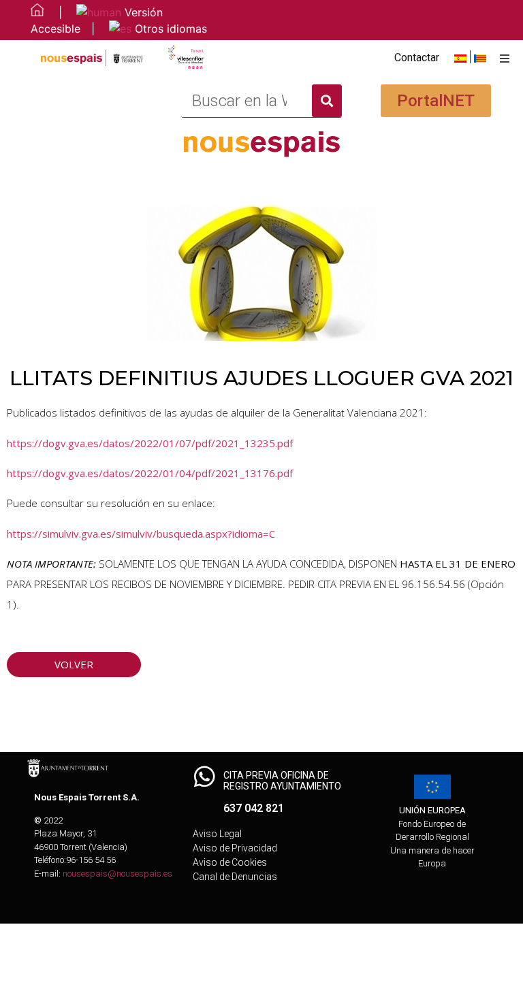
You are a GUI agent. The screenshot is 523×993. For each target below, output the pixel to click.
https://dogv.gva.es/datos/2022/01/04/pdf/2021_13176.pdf (150, 473)
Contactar (416, 57)
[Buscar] (327, 100)
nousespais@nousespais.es (117, 873)
